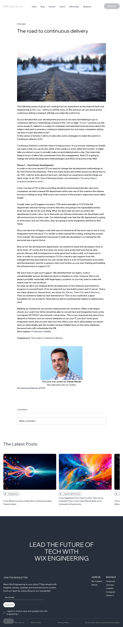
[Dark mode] (11, 621)
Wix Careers (96, 581)
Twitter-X (110, 595)
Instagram (110, 592)
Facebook (110, 581)
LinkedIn (110, 588)
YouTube (110, 585)
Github (94, 585)
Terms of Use (36, 622)
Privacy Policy (63, 622)
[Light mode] (6, 621)
